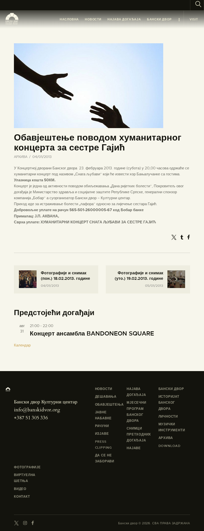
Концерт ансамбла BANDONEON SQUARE (92, 333)
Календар (22, 345)
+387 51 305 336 (31, 417)
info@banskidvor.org (37, 409)
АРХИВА (20, 156)
